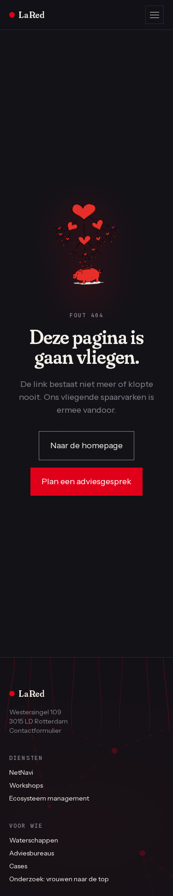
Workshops (26, 785)
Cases (18, 866)
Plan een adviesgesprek (86, 481)
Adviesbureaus (31, 853)
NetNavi (21, 772)
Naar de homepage (86, 445)
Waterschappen (33, 840)
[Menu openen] (154, 15)
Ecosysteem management (49, 798)
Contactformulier (35, 730)
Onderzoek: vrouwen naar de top (59, 879)
